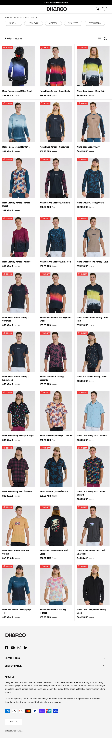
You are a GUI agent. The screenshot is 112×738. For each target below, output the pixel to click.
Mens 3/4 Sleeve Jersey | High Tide (16, 611)
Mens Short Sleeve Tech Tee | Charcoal (91, 552)
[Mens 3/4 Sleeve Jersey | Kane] (93, 352)
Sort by (8, 38)
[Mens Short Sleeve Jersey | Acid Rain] (93, 292)
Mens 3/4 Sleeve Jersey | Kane (91, 376)
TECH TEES (73, 23)
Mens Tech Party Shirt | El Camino (56, 435)
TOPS (20, 17)
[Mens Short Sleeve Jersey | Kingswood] (18, 352)
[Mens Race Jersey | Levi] (93, 122)
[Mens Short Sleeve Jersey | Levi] (93, 237)
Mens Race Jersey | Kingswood (54, 146)
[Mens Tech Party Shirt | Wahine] (93, 411)
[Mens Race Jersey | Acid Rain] (93, 66)
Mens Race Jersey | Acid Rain (91, 91)
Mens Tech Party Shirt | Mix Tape (18, 435)
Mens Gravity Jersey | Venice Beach (16, 204)
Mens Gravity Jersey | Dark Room (55, 261)
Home (7, 17)
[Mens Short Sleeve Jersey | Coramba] (18, 292)
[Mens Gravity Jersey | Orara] (93, 178)
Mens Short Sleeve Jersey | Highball (53, 611)
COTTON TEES (95, 23)
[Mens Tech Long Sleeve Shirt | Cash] (93, 585)
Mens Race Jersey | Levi (88, 146)
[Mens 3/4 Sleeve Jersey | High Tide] (18, 585)
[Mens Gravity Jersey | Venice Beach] (18, 178)
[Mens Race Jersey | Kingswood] (56, 122)
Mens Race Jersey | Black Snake (55, 91)
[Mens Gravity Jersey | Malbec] (18, 237)
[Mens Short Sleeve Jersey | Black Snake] (56, 292)
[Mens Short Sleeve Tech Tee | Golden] (18, 526)
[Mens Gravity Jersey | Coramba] (56, 178)
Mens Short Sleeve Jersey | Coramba (15, 319)
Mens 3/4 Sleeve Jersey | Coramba (52, 378)
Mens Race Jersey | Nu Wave (16, 146)
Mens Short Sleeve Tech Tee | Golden (16, 552)
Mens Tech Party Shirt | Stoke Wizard (91, 493)
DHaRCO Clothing (16, 731)
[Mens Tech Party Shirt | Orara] (56, 466)
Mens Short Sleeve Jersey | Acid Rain (92, 319)
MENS (13, 17)
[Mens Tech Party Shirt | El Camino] (56, 411)
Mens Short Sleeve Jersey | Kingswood (15, 378)
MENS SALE (33, 23)
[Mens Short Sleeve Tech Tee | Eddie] (56, 526)
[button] (97, 9)
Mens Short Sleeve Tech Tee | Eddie (54, 552)
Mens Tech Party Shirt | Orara (54, 491)
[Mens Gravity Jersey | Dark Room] (56, 237)
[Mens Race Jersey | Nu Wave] (18, 122)
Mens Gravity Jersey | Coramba (55, 202)
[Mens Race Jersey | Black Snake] (56, 66)
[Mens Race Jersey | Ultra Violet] (18, 66)
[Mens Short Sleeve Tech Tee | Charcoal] (93, 526)
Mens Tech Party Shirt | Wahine (92, 435)
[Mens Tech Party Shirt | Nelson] (18, 466)
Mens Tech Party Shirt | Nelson (17, 491)
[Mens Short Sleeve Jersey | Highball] (56, 585)
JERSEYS (53, 23)
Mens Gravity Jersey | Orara (90, 202)
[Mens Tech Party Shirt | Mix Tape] (18, 411)
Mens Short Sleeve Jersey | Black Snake (56, 319)
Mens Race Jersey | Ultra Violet (17, 91)
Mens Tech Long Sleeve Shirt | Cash (91, 611)
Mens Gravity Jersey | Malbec (16, 261)
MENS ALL (13, 23)
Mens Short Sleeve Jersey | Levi (92, 261)
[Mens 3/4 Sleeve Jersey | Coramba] (56, 352)
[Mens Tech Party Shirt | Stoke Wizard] (93, 466)
